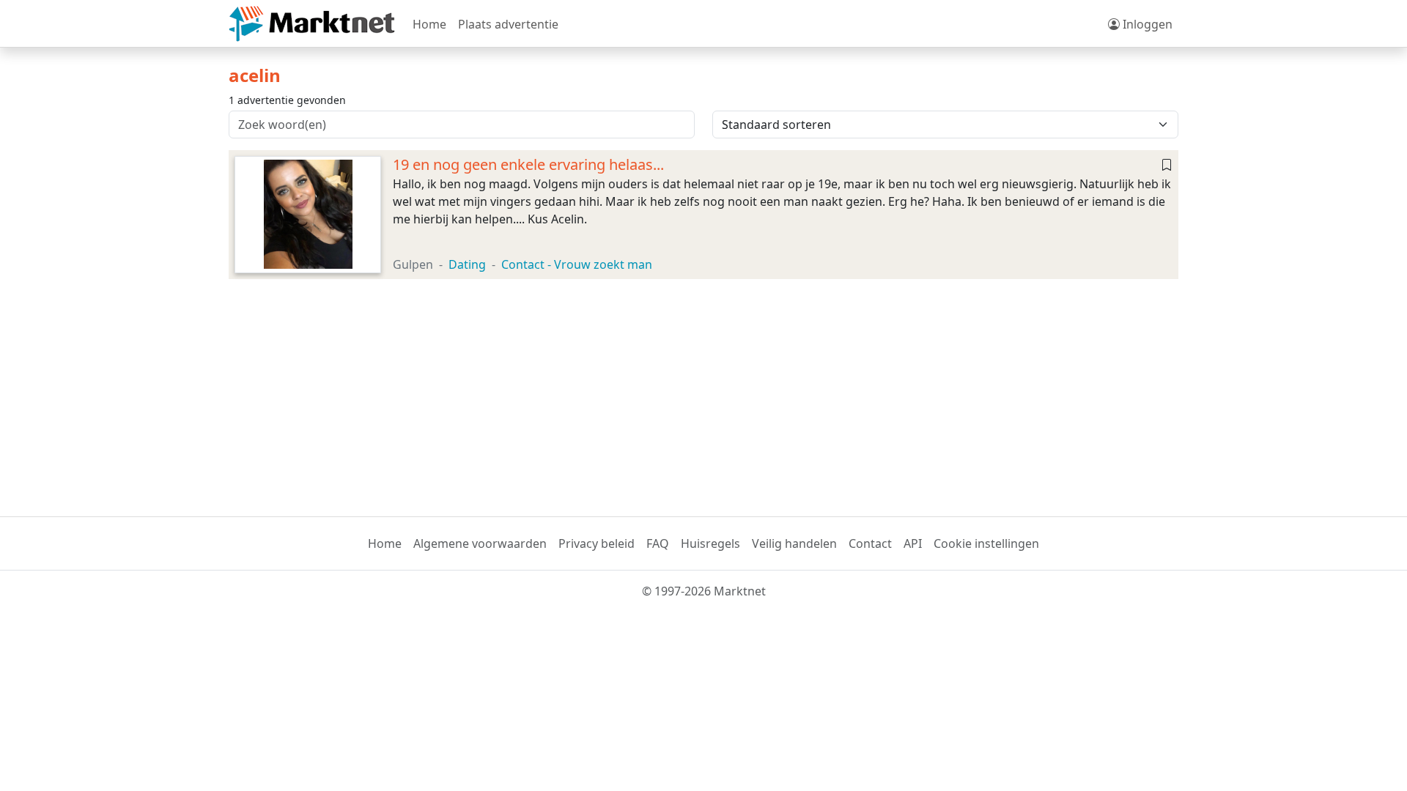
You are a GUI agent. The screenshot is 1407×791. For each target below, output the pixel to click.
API (913, 543)
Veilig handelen (794, 543)
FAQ (657, 543)
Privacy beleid (596, 543)
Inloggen (1146, 24)
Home (429, 24)
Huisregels (710, 543)
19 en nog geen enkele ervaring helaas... (528, 164)
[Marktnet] (312, 24)
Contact (870, 543)
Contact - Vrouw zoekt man (576, 264)
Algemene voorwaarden (480, 543)
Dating (467, 264)
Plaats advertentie (508, 24)
